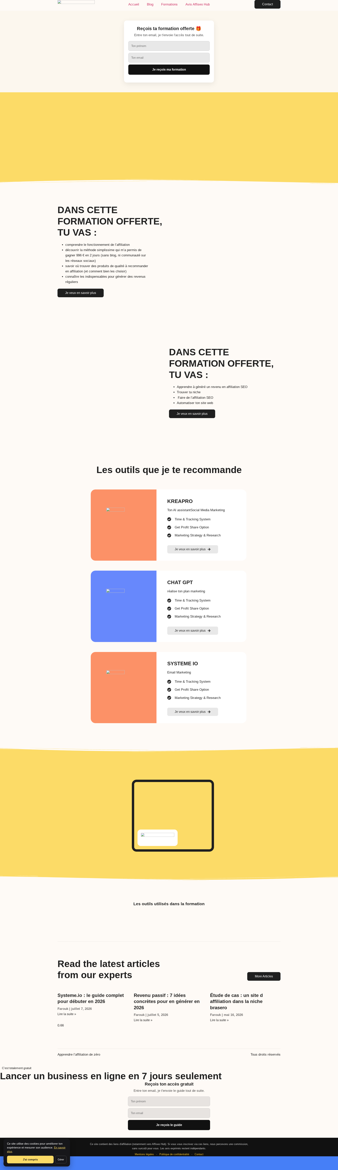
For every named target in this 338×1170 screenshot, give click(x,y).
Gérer (61, 1159)
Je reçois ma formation (169, 69)
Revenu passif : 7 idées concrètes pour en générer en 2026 (167, 1001)
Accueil (133, 4)
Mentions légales (144, 1154)
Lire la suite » (67, 1014)
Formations (169, 4)
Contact (199, 1154)
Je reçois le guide (169, 1125)
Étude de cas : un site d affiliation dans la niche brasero (236, 1001)
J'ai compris (30, 1159)
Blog (150, 4)
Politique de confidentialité (174, 1154)
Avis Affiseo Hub (197, 4)
